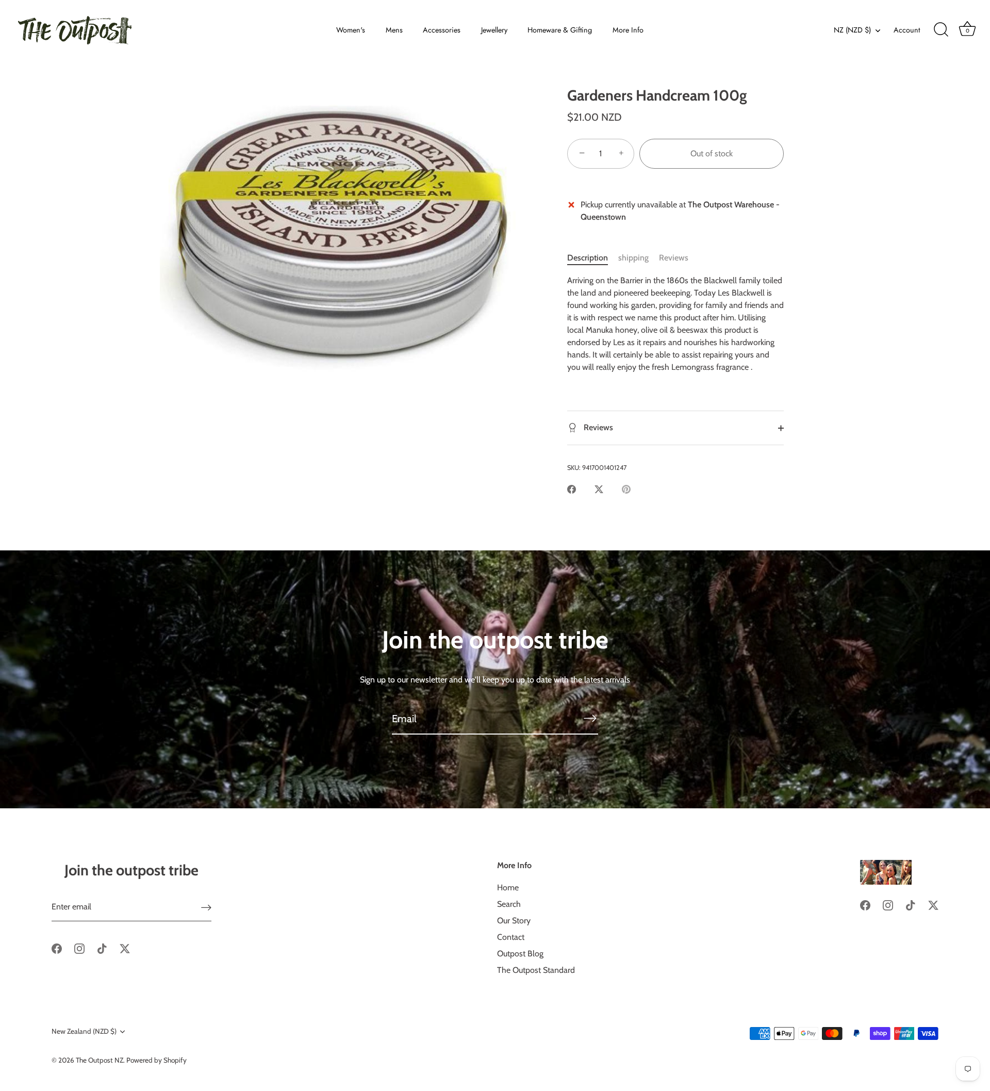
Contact (510, 937)
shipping (633, 258)
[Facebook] (57, 948)
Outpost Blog (520, 953)
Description (587, 258)
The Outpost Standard (536, 970)
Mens (394, 30)
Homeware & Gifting (559, 30)
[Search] (941, 30)
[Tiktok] (102, 948)
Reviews (673, 258)
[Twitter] (125, 948)
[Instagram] (79, 948)
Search (509, 904)
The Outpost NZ (99, 1060)
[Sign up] (206, 907)
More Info (628, 30)
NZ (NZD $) (852, 30)
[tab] (592, 258)
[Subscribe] (590, 718)
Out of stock (711, 153)
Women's (350, 30)
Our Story (514, 920)
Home (508, 887)
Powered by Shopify (156, 1060)
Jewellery (494, 30)
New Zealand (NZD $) (84, 1031)
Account (907, 30)
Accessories (441, 30)
